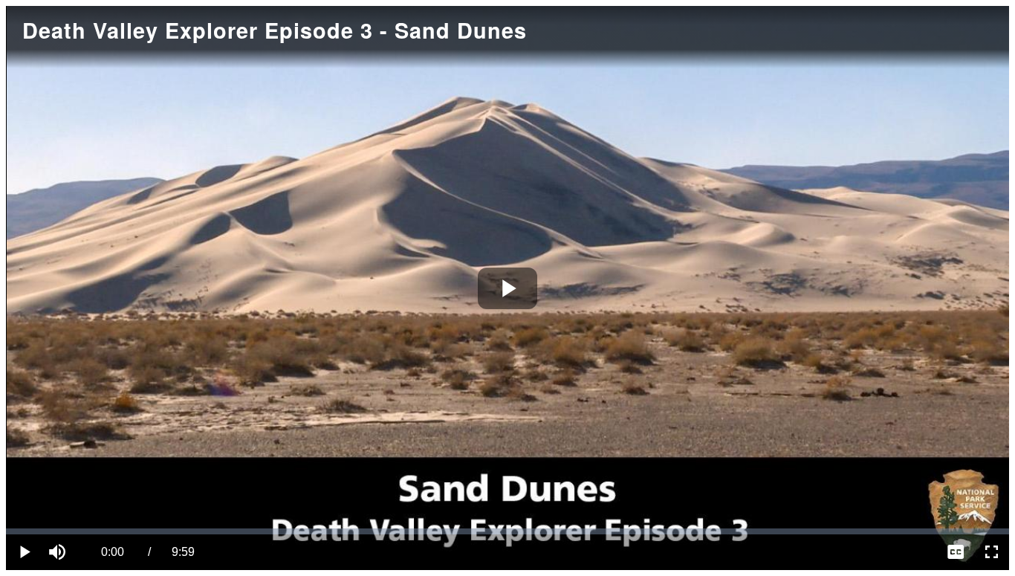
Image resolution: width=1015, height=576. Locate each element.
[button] (59, 552)
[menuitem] (955, 552)
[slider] (507, 531)
